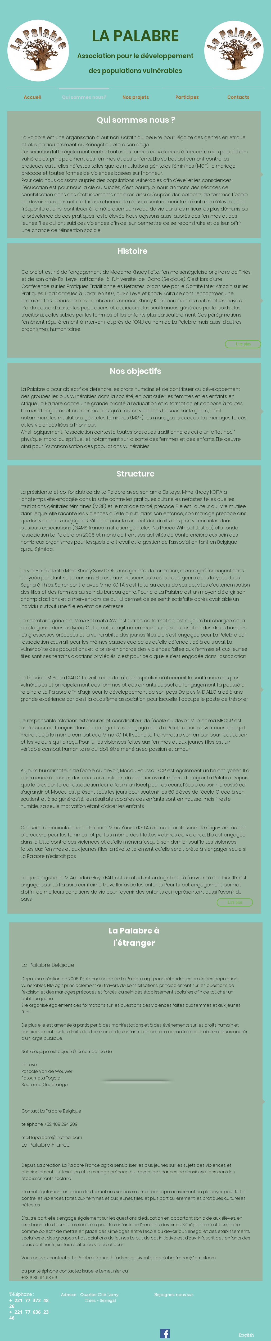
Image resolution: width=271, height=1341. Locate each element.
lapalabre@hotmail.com (56, 1137)
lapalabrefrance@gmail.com (185, 1258)
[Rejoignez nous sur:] (165, 1333)
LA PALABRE (135, 36)
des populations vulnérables (135, 70)
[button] (235, 902)
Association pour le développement (135, 56)
